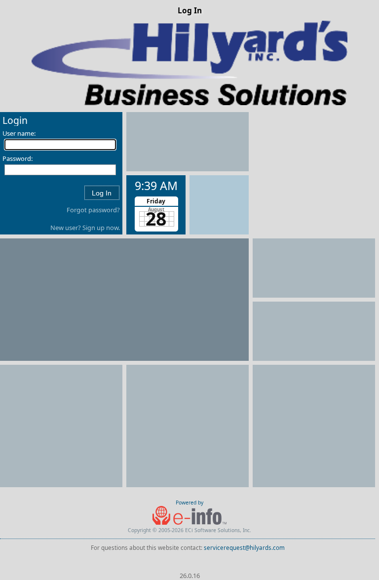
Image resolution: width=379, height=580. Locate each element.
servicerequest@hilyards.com (244, 547)
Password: (17, 158)
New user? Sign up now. (85, 227)
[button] (101, 193)
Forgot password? (93, 209)
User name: (19, 133)
